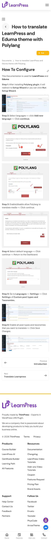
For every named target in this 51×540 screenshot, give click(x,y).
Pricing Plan (33, 484)
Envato (30, 511)
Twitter (30, 506)
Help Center (7, 501)
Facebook (32, 501)
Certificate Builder (10, 459)
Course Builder (9, 449)
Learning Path (8, 463)
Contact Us (7, 506)
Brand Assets (33, 489)
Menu (47, 5)
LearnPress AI (8, 454)
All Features (7, 468)
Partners (6, 516)
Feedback (7, 511)
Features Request (35, 479)
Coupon (31, 474)
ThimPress (24, 414)
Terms (27, 436)
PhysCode (32, 520)
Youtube (31, 516)
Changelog (32, 454)
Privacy (37, 436)
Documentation (34, 449)
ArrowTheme (33, 525)
